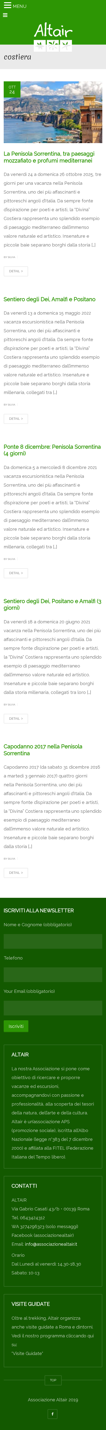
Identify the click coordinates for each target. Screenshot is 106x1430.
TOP (53, 1380)
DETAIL (14, 271)
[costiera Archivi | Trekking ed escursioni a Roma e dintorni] (53, 32)
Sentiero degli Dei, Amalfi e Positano (49, 299)
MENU (19, 6)
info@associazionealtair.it (51, 1244)
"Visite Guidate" (27, 1353)
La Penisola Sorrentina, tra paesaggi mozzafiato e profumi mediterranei (49, 157)
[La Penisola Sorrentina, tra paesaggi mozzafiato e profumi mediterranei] (53, 112)
